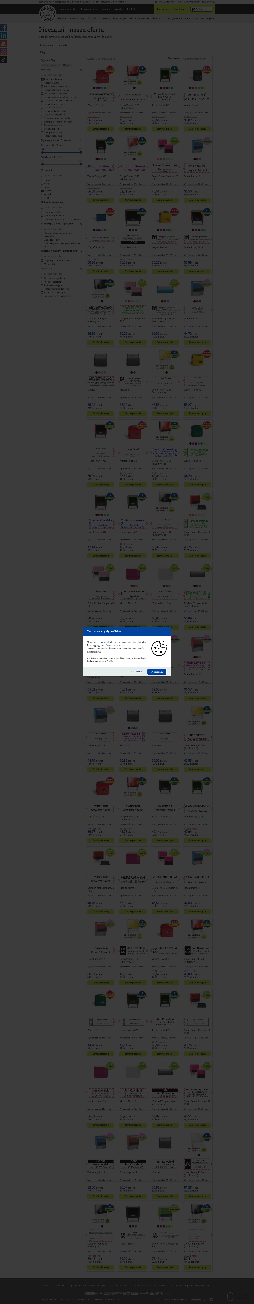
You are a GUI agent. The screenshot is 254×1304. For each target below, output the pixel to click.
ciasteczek (102, 642)
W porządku (157, 672)
